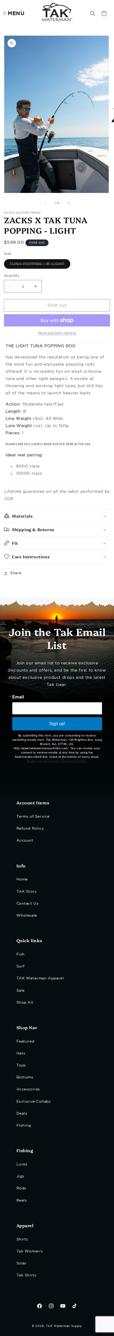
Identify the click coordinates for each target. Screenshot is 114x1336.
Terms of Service (33, 816)
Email (18, 697)
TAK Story (26, 891)
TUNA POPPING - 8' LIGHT (40, 265)
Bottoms (24, 1077)
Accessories (28, 1089)
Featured (25, 1041)
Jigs (20, 1176)
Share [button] (15, 573)
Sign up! (57, 723)
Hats (20, 1053)
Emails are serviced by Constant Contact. (57, 761)
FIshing (23, 1125)
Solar (21, 1263)
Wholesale (26, 915)
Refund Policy (30, 828)
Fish (20, 954)
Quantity (12, 275)
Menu (16, 13)
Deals (21, 1113)
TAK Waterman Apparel (40, 978)
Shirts (22, 1239)
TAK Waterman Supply (64, 1326)
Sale (20, 990)
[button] (93, 13)
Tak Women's (29, 1251)
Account (24, 840)
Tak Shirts (26, 1275)
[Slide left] (45, 203)
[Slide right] (68, 203)
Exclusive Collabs (33, 1101)
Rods (21, 1188)
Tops (21, 1065)
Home (22, 879)
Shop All (24, 1002)
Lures (22, 1164)
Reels (21, 1200)
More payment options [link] (57, 333)
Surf (20, 966)
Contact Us (27, 903)
